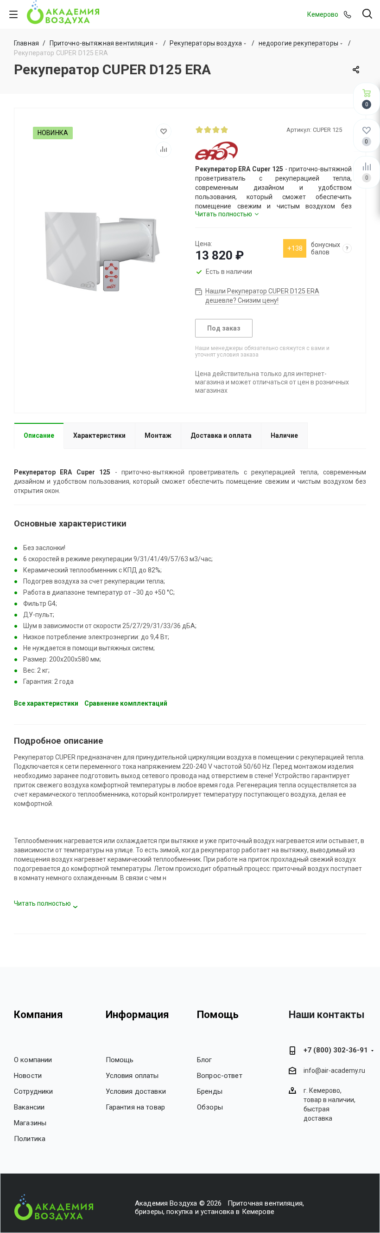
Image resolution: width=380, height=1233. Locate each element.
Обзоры (210, 1107)
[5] (232, 129)
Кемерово (322, 14)
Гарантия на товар (135, 1107)
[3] (216, 129)
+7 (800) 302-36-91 (336, 1050)
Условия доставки (136, 1091)
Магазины (30, 1123)
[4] (224, 129)
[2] (207, 129)
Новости (28, 1075)
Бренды (209, 1091)
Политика (29, 1139)
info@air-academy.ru (334, 1071)
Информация (138, 1014)
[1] (199, 129)
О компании (33, 1060)
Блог (204, 1060)
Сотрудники (33, 1091)
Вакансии (29, 1107)
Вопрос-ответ (219, 1075)
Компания (38, 1014)
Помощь (120, 1060)
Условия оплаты (132, 1075)
